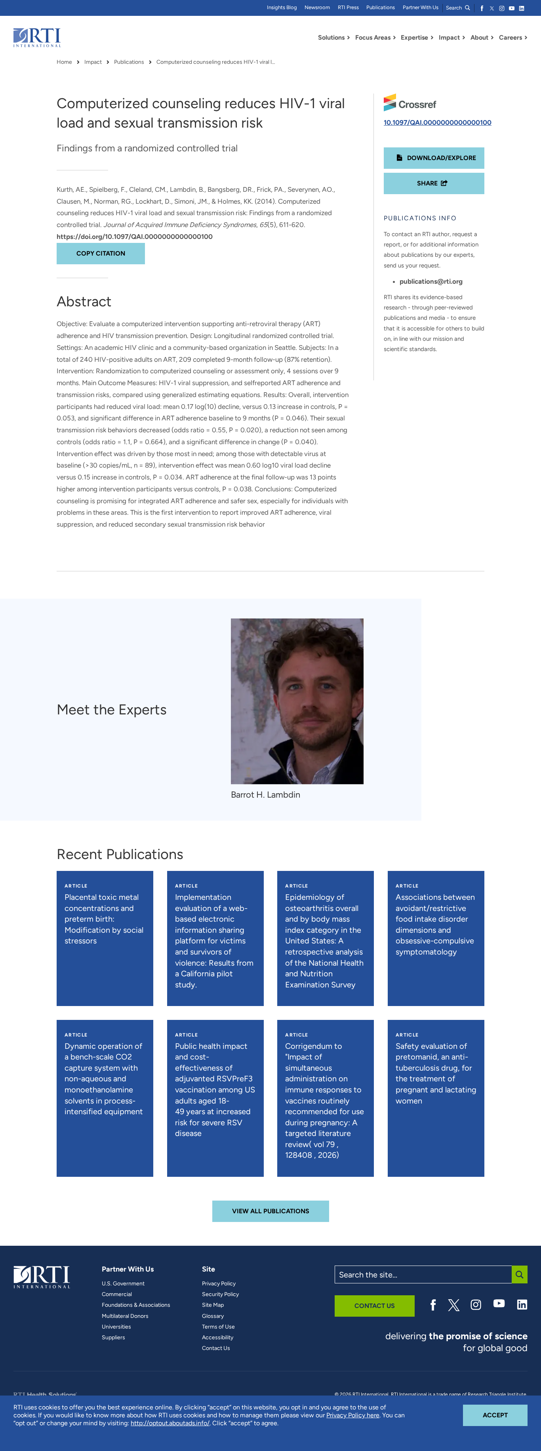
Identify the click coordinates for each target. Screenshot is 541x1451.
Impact (93, 62)
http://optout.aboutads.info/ (170, 1423)
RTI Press (348, 7)
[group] (301, 709)
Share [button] (427, 183)
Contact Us (216, 1348)
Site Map (213, 1305)
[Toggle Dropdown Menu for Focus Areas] (394, 37)
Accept (505, 1415)
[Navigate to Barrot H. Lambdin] (297, 701)
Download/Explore (441, 158)
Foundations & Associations (136, 1305)
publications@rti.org (431, 281)
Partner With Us (420, 7)
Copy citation (100, 253)
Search (454, 8)
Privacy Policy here (352, 1415)
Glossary (213, 1316)
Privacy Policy (219, 1284)
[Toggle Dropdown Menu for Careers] (526, 37)
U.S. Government (123, 1284)
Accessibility (217, 1337)
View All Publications (270, 1211)
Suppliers (113, 1337)
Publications (380, 7)
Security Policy (220, 1294)
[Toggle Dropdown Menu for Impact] (463, 37)
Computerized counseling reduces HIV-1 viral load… (215, 62)
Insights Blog (282, 7)
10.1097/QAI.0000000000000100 (437, 122)
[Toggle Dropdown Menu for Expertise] (432, 37)
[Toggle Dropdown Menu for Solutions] (348, 37)
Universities (116, 1327)
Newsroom (317, 7)
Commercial (117, 1294)
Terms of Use (218, 1327)
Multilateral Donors (125, 1316)
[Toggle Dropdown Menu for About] (492, 37)
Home (64, 62)
